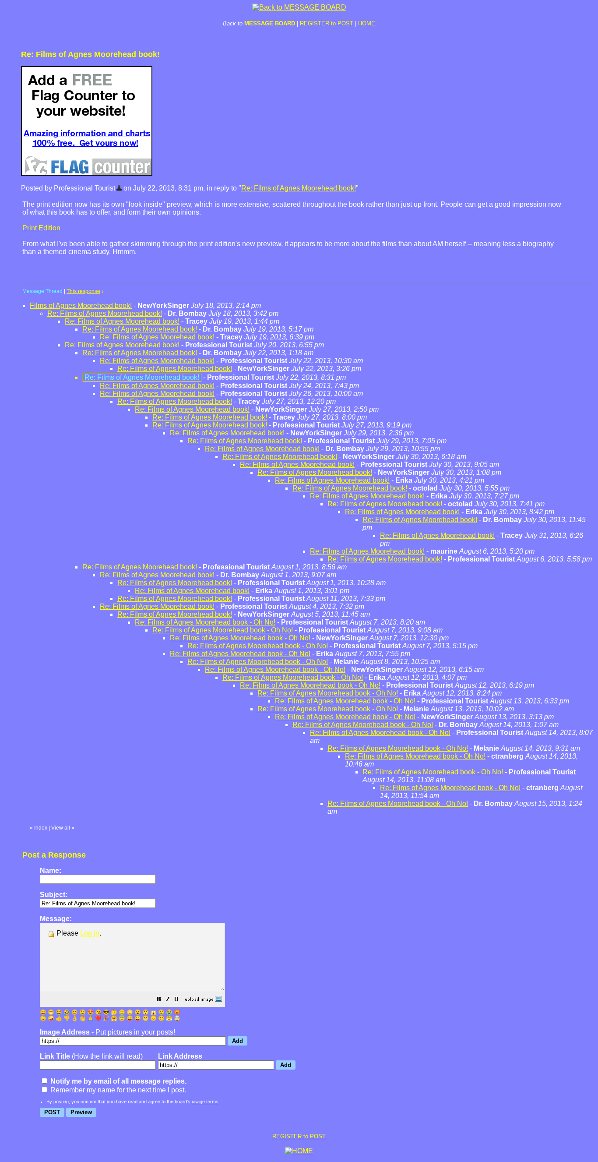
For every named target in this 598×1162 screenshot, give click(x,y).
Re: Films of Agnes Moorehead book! (298, 188)
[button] (158, 1000)
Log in (89, 933)
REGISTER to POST (326, 23)
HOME (366, 23)
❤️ (98, 1018)
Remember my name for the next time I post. (117, 1090)
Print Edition (41, 228)
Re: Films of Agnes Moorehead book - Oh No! (205, 622)
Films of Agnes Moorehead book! (81, 305)
